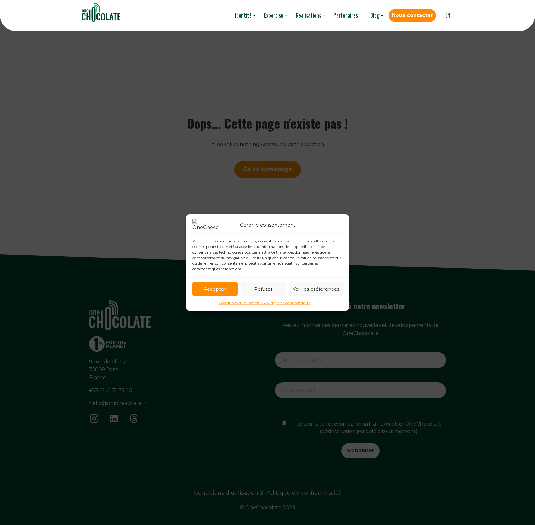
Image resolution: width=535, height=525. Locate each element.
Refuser (263, 289)
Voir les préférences (316, 289)
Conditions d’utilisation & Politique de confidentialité (265, 303)
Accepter (215, 289)
